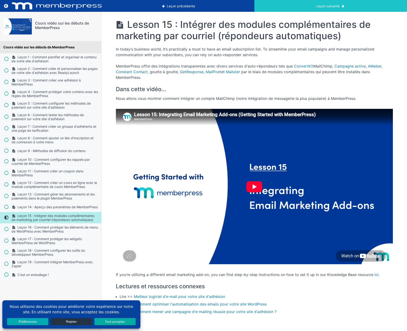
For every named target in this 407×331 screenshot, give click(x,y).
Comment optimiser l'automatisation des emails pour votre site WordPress (201, 304)
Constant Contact (132, 71)
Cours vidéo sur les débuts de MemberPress (62, 25)
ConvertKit (303, 66)
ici (376, 274)
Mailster (233, 71)
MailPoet (213, 71)
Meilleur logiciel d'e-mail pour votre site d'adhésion (179, 296)
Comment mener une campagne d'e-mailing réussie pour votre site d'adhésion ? (205, 311)
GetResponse (192, 71)
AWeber (374, 66)
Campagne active (350, 66)
